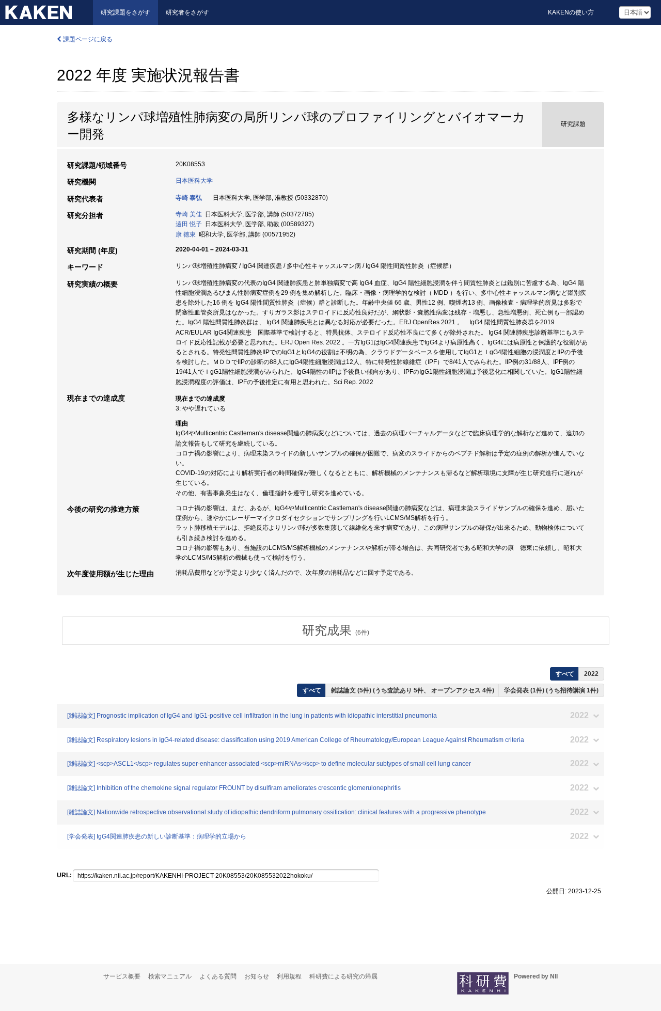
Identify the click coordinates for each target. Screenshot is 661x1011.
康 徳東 (186, 234)
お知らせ (256, 976)
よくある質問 (218, 976)
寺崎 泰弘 (189, 197)
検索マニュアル (170, 976)
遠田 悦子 (189, 224)
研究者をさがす (187, 12)
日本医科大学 (194, 180)
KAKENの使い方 (571, 12)
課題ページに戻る (87, 39)
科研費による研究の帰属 (343, 976)
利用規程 (289, 976)
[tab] (335, 630)
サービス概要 (121, 976)
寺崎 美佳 (189, 214)
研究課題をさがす (125, 12)
